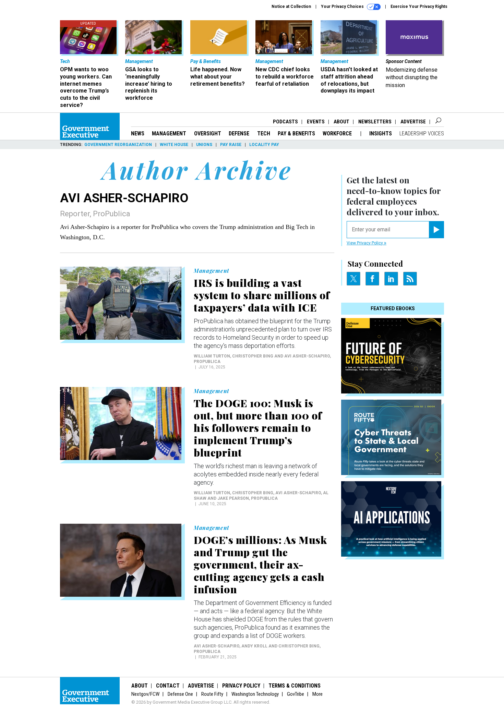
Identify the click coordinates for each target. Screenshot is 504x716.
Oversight (207, 133)
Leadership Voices (421, 133)
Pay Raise (230, 144)
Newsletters (375, 122)
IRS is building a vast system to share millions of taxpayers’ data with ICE (262, 295)
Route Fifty (212, 694)
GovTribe (295, 694)
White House (174, 144)
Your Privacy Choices (343, 6)
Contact (168, 685)
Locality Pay (264, 144)
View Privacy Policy (365, 243)
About (341, 122)
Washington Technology (255, 694)
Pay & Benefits (296, 133)
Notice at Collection (291, 6)
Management (169, 133)
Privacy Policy (241, 685)
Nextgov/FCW (145, 694)
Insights (380, 133)
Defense (239, 133)
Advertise (413, 122)
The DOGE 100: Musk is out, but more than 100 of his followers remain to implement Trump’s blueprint (258, 427)
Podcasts (285, 122)
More (317, 694)
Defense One (180, 694)
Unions (204, 144)
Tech (263, 133)
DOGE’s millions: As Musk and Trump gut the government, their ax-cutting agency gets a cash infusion (260, 564)
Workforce (338, 133)
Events (316, 122)
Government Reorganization (118, 144)
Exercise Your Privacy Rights (419, 6)
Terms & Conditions (294, 685)
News (137, 133)
